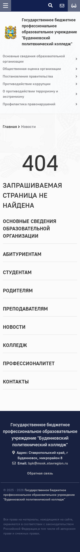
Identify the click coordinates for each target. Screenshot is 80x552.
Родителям (18, 291)
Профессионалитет (29, 364)
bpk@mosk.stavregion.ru (48, 463)
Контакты (16, 382)
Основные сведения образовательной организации (29, 228)
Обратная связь (40, 473)
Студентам (17, 272)
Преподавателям (25, 309)
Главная (10, 126)
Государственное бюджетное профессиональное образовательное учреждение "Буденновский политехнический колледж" (49, 32)
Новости (14, 327)
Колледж (15, 345)
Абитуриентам (22, 254)
